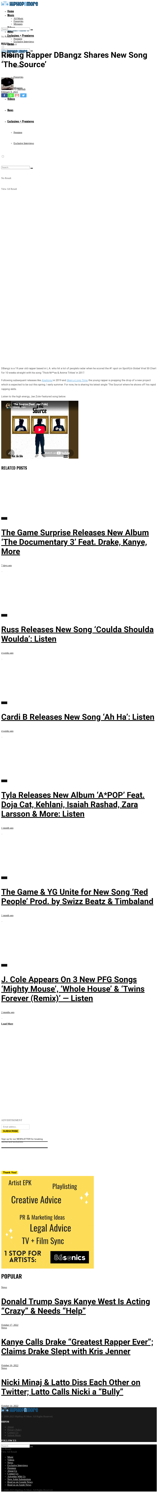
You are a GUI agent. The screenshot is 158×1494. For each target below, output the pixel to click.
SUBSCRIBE (10, 1131)
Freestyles (18, 21)
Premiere (18, 38)
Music (10, 15)
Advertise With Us (16, 1476)
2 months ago (7, 1012)
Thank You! (10, 1172)
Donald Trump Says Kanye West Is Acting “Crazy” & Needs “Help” (75, 1306)
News (4, 1287)
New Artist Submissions (19, 1479)
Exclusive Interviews (24, 41)
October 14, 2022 (9, 1406)
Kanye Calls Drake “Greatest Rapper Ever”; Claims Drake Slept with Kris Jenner (77, 1346)
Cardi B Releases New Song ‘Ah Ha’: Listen (77, 717)
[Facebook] (4, 95)
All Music (18, 18)
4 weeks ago (7, 653)
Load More (7, 1023)
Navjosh (21, 89)
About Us (12, 1471)
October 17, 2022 (9, 1325)
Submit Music (14, 1435)
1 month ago (7, 828)
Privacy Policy (14, 1429)
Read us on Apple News (19, 1485)
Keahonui (47, 380)
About (10, 1427)
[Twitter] (23, 95)
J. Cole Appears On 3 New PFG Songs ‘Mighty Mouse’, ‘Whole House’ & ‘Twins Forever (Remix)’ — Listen (73, 989)
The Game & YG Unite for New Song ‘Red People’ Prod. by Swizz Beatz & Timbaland (77, 896)
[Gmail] (17, 95)
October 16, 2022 (9, 1365)
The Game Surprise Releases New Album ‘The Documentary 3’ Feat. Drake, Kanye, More (75, 542)
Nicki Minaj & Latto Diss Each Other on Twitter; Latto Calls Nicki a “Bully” (70, 1387)
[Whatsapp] (11, 95)
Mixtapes (18, 24)
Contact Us (12, 1432)
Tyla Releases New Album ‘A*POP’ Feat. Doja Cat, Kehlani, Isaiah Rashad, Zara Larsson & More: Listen (73, 804)
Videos (10, 1460)
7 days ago (6, 565)
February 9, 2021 (9, 92)
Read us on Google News (20, 1482)
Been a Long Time (77, 380)
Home (10, 11)
